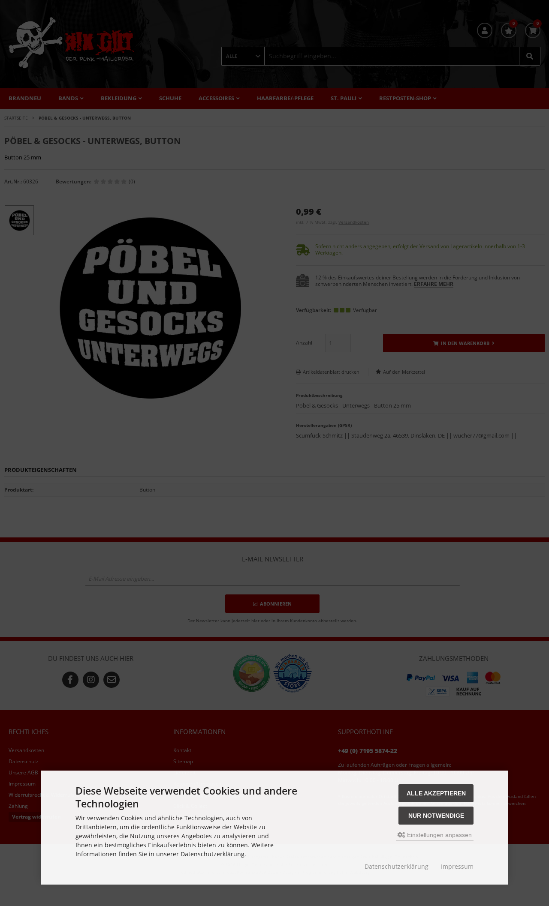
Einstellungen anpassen (438, 834)
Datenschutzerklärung (396, 866)
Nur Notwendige (436, 815)
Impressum (457, 866)
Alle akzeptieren (436, 793)
